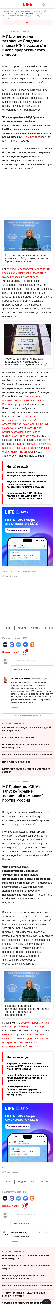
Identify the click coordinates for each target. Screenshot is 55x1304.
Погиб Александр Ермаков (16, 761)
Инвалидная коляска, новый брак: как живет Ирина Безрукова (26, 746)
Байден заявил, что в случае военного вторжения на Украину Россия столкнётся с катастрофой (26, 447)
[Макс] (12, 644)
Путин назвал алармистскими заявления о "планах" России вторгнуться (24, 400)
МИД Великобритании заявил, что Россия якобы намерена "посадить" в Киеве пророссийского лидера (26, 273)
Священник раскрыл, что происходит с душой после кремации (26, 729)
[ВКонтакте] (25, 644)
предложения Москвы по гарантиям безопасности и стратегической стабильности (26, 1084)
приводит (31, 137)
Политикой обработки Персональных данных (21, 13)
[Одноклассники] (32, 644)
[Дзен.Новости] (5, 644)
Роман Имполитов (12, 1214)
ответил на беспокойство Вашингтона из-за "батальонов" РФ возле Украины (21, 431)
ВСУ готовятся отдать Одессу (18, 737)
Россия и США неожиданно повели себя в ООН (27, 754)
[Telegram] (18, 644)
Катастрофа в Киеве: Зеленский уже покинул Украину (26, 770)
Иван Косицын (11, 576)
